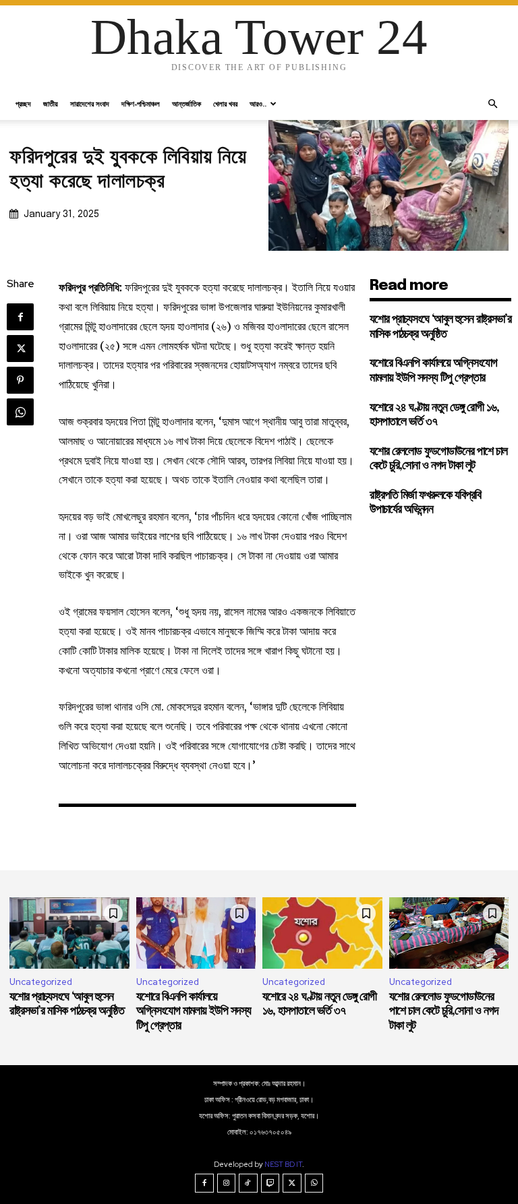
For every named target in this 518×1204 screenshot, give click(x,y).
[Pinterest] (20, 380)
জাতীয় (50, 103)
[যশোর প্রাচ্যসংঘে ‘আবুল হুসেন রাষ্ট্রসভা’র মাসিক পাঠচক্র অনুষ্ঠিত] (69, 933)
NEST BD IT (283, 1164)
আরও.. (258, 103)
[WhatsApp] (20, 411)
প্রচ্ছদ (23, 103)
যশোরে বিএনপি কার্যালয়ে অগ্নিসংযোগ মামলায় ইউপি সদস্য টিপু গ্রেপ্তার (193, 1011)
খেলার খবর (225, 103)
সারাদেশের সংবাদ (89, 103)
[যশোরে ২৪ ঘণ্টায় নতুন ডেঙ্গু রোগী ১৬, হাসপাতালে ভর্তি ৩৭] (322, 933)
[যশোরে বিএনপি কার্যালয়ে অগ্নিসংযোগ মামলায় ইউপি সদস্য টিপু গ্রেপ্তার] (196, 933)
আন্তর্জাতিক (186, 103)
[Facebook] (20, 316)
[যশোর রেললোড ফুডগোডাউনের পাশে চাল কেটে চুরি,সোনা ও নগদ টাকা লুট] (449, 933)
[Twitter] (20, 348)
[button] (492, 104)
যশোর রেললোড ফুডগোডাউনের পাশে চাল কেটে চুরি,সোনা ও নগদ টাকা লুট (443, 1011)
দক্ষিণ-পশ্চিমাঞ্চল (140, 103)
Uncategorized (40, 982)
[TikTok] (248, 1183)
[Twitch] (270, 1183)
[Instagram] (226, 1183)
